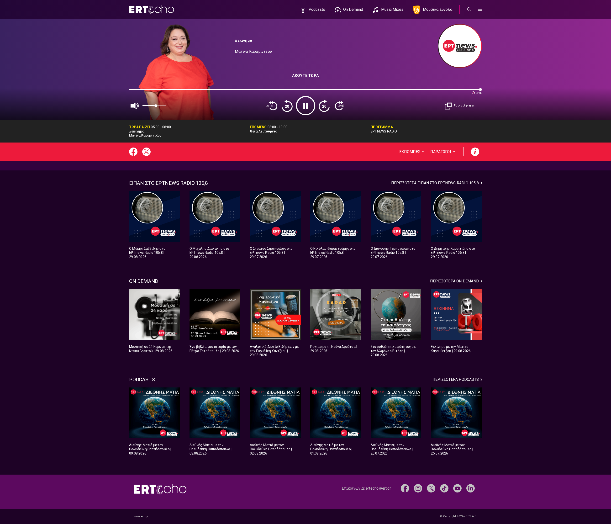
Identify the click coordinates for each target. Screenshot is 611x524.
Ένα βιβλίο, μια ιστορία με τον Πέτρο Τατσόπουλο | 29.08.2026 (214, 349)
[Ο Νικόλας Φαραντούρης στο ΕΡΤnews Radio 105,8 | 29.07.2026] (335, 216)
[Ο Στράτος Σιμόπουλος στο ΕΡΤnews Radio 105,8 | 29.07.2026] (275, 216)
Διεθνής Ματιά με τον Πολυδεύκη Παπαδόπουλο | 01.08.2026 (331, 449)
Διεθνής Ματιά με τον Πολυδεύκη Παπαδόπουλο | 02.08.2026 (271, 449)
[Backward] (287, 105)
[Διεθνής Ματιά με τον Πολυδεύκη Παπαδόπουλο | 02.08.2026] (275, 412)
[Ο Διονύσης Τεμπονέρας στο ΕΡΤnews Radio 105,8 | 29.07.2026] (396, 216)
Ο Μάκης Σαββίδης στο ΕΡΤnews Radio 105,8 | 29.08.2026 (147, 253)
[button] (480, 9)
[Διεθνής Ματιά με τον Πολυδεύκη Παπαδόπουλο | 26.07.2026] (396, 412)
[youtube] (457, 488)
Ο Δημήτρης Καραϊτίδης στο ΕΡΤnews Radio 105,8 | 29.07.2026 (453, 253)
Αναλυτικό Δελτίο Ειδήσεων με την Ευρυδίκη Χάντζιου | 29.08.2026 (274, 351)
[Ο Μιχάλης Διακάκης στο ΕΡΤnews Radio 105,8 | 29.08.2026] (215, 216)
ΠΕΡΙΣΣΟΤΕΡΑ (435, 183)
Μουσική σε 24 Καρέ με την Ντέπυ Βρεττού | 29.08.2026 (150, 349)
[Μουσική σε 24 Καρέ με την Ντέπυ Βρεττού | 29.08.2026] (154, 314)
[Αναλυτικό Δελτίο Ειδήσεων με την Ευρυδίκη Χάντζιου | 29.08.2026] (275, 314)
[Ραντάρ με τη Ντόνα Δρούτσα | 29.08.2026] (335, 314)
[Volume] (135, 106)
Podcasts (317, 9)
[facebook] (405, 488)
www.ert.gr (141, 516)
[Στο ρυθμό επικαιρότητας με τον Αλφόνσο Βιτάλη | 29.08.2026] (396, 314)
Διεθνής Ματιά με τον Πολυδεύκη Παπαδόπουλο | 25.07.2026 (452, 449)
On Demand (353, 9)
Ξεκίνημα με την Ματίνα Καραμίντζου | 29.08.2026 (451, 349)
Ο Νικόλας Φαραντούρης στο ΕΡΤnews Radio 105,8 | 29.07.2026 (333, 253)
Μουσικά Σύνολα (437, 9)
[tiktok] (444, 488)
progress (137, 92)
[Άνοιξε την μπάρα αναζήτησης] (469, 9)
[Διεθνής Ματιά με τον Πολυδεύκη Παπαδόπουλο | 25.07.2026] (456, 412)
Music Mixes (392, 9)
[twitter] (431, 488)
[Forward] (324, 105)
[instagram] (418, 488)
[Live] (339, 105)
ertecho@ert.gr (378, 488)
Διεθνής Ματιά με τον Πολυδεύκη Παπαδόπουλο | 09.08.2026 (150, 449)
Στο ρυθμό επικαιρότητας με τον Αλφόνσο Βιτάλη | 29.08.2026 (393, 351)
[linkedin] (470, 488)
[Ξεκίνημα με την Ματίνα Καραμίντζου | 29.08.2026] (456, 314)
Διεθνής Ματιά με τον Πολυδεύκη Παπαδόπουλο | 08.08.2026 (211, 449)
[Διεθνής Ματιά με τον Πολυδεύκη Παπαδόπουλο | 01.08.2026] (335, 412)
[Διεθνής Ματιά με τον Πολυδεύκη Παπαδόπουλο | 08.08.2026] (215, 412)
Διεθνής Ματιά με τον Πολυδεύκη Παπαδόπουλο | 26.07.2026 (392, 449)
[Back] (272, 105)
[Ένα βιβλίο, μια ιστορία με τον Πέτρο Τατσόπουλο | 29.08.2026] (215, 314)
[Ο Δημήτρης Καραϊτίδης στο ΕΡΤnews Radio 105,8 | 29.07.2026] (456, 216)
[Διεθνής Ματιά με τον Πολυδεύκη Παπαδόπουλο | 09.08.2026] (154, 412)
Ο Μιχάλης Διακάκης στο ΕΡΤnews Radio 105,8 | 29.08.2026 (209, 253)
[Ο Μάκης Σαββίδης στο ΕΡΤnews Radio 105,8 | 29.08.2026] (154, 216)
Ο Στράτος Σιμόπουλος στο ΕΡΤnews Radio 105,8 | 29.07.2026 (271, 253)
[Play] (306, 106)
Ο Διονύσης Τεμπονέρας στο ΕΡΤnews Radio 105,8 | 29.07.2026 (393, 253)
